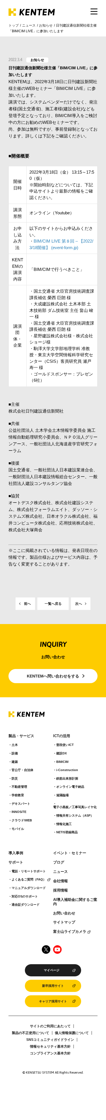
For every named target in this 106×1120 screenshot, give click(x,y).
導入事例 (15, 853)
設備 (15, 753)
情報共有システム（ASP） (75, 815)
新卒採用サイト (53, 985)
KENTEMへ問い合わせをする (53, 676)
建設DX (61, 753)
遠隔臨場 (62, 795)
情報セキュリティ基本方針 (50, 1046)
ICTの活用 (61, 736)
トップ (13, 25)
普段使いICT (65, 744)
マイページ (51, 970)
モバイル (18, 828)
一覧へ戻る (53, 604)
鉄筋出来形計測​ (67, 778)
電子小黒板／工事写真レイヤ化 (75, 807)
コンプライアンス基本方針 (50, 1053)
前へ (27, 604)
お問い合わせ (64, 913)
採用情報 (60, 890)
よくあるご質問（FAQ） (29, 879)
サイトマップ (64, 922)
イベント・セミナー (69, 853)
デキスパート (21, 803)
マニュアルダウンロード (29, 888)
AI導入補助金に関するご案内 (75, 902)
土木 (15, 744)
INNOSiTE (19, 811)
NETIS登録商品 (67, 832)
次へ (78, 604)
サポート (15, 862)
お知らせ (46, 25)
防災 (15, 778)
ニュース (29, 25)
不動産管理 (19, 786)
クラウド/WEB (22, 820)
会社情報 (60, 881)
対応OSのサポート (25, 896)
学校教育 (18, 795)
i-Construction (67, 770)
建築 (15, 761)
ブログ (58, 862)
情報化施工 (64, 824)
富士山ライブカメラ (69, 932)
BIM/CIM (62, 761)
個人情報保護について (72, 1033)
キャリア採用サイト (53, 1001)
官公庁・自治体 (22, 770)
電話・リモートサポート (29, 871)
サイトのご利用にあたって (50, 1026)
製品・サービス (21, 736)
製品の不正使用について (30, 1033)
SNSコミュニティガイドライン (50, 1040)
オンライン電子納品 (70, 786)
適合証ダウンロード (26, 904)
